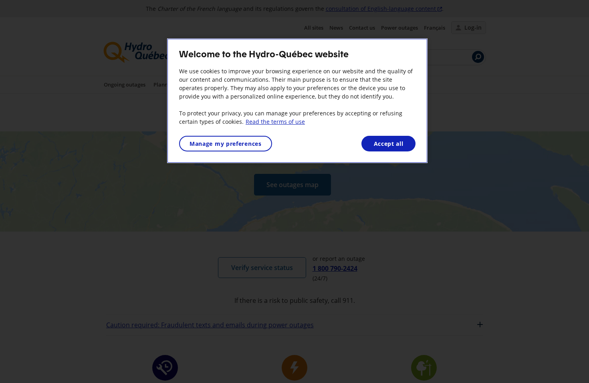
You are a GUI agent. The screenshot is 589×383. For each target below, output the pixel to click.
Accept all (388, 143)
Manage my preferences (226, 143)
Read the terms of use (275, 121)
